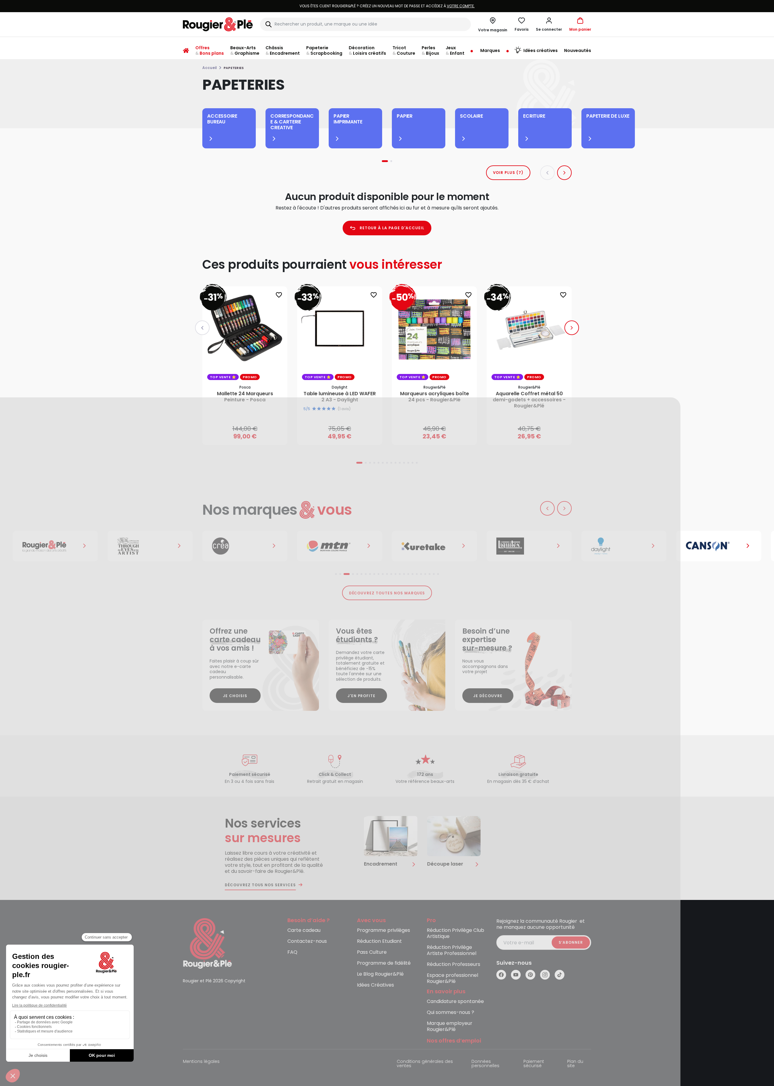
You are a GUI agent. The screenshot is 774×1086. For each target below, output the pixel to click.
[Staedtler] (721, 546)
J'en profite (362, 695)
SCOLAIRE (471, 115)
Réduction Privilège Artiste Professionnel (451, 950)
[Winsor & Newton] (58, 546)
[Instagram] (545, 975)
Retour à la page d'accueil (392, 227)
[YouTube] (516, 975)
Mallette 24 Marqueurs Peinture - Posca (245, 397)
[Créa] (153, 546)
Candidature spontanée (455, 1001)
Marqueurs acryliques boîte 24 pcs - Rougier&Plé (434, 397)
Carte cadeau (303, 930)
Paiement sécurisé (533, 1064)
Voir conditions (376, 6)
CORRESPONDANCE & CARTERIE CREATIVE (292, 121)
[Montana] (247, 546)
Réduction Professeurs (453, 964)
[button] (549, 24)
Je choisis (235, 695)
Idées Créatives (375, 985)
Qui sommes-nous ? (450, 1012)
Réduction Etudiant (379, 941)
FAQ (292, 952)
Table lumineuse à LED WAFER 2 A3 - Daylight (339, 397)
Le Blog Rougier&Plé (380, 974)
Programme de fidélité (384, 963)
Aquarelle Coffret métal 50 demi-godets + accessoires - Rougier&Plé (529, 400)
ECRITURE (534, 115)
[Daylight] (532, 546)
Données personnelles (485, 1064)
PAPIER (405, 115)
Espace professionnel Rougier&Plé (452, 978)
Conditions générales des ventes (425, 1064)
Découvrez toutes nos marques (387, 593)
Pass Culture (372, 952)
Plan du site (575, 1064)
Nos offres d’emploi (454, 1040)
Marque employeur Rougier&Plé (449, 1026)
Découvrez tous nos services (260, 885)
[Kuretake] (342, 546)
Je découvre (487, 695)
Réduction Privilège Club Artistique (455, 933)
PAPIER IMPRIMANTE (348, 118)
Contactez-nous (307, 941)
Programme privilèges (383, 930)
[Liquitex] (437, 546)
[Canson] (627, 546)
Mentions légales (201, 1061)
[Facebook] (501, 975)
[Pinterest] (530, 975)
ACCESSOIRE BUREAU (222, 118)
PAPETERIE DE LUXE (607, 115)
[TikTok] (559, 975)
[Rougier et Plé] (207, 942)
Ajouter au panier (250, 434)
